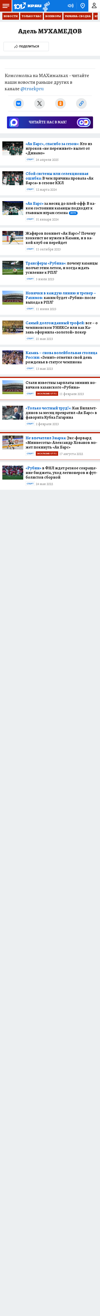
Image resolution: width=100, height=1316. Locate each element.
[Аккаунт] (94, 6)
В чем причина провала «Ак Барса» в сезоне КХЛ (59, 178)
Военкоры (53, 16)
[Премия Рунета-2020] (45, 5)
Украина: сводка (78, 16)
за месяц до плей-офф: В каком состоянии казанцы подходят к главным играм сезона (61, 208)
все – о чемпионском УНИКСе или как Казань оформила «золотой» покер (62, 327)
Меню (6, 6)
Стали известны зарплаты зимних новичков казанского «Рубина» (61, 385)
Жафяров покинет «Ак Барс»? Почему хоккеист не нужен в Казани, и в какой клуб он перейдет (61, 238)
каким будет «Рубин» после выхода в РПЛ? (61, 298)
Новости (11, 16)
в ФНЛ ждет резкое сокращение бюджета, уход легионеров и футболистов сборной (61, 473)
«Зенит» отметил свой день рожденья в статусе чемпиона (61, 357)
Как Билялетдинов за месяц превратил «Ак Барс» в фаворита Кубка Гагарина (61, 413)
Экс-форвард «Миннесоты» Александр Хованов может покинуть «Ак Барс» (61, 442)
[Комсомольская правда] (27, 5)
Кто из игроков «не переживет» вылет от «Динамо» (59, 148)
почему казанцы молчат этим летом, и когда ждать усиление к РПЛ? (62, 268)
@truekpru (32, 88)
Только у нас (31, 16)
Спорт (30, 159)
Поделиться (29, 46)
